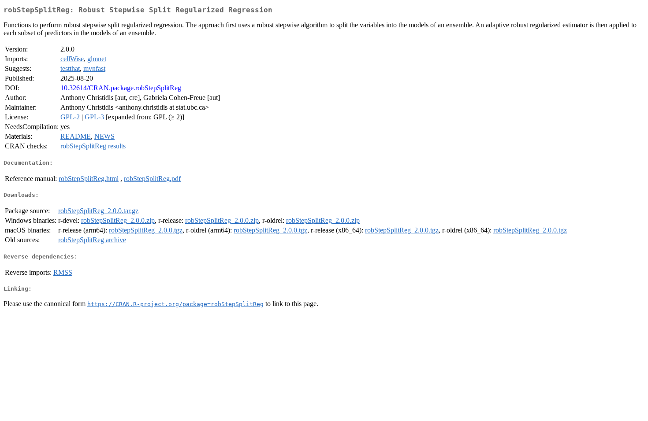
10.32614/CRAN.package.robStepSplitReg (120, 88)
